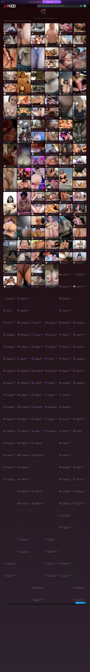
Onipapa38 (79, 431)
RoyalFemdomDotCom (25, 118)
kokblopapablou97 (11, 275)
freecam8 (65, 130)
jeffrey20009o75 (38, 504)
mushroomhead (38, 34)
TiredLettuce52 (10, 238)
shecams (23, 178)
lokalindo (51, 238)
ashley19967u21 (38, 202)
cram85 (36, 287)
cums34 (51, 58)
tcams (65, 154)
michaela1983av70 (66, 251)
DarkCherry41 (52, 287)
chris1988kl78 (24, 347)
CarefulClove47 (66, 395)
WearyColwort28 (38, 552)
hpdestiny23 (37, 479)
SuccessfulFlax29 (10, 118)
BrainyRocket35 (66, 142)
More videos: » (80, 603)
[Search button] (81, 5)
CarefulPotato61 (80, 70)
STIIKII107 (9, 311)
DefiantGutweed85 (11, 528)
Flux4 (8, 34)
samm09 (65, 190)
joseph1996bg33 (80, 323)
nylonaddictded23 (10, 479)
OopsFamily (9, 82)
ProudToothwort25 (25, 142)
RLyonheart (79, 34)
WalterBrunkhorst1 (80, 118)
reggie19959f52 (66, 299)
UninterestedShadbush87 (81, 142)
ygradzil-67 (51, 70)
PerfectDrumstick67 (25, 552)
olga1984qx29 (52, 323)
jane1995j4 (79, 335)
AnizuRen (65, 431)
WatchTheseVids (66, 94)
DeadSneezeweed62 (81, 94)
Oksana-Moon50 (52, 46)
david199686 (37, 251)
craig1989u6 (37, 359)
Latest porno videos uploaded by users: (18, 21)
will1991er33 (79, 371)
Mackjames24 (65, 287)
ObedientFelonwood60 (11, 552)
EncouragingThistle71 (53, 455)
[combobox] (58, 5)
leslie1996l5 (79, 178)
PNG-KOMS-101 (10, 263)
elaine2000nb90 (10, 347)
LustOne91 (37, 190)
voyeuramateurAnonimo (81, 311)
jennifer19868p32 (10, 335)
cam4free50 (52, 214)
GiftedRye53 (51, 311)
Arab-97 (23, 46)
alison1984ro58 (52, 335)
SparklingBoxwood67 (39, 82)
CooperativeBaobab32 (39, 94)
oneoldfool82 (23, 94)
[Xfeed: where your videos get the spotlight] (9, 6)
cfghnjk (22, 190)
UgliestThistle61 (52, 106)
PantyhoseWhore (80, 46)
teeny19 (65, 46)
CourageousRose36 (66, 70)
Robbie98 (65, 34)
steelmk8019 (24, 166)
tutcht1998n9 (80, 202)
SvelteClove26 (66, 118)
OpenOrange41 (24, 540)
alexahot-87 (23, 287)
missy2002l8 (37, 347)
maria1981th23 (24, 491)
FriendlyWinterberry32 (39, 46)
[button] (85, 6)
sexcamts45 (38, 166)
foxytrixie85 (65, 359)
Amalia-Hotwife (52, 130)
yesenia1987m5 (38, 263)
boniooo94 (51, 118)
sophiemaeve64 (10, 299)
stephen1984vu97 (38, 455)
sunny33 (50, 528)
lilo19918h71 (79, 479)
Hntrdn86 (9, 70)
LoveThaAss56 (80, 275)
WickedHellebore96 (11, 214)
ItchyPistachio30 (24, 70)
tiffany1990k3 (38, 407)
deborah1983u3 (80, 251)
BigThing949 (79, 455)
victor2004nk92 (52, 347)
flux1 (8, 46)
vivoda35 (64, 238)
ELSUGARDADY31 (10, 359)
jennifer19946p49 (24, 335)
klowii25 (78, 407)
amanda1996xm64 (25, 323)
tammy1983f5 (38, 383)
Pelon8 (8, 142)
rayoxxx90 (23, 263)
